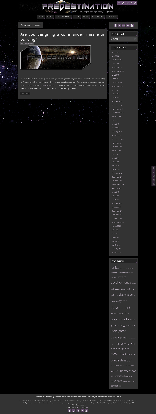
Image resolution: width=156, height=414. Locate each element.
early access (115, 289)
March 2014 (116, 169)
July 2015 (115, 120)
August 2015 (116, 116)
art (124, 268)
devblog (122, 276)
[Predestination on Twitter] (153, 172)
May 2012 (115, 237)
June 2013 (115, 192)
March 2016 (116, 97)
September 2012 (118, 222)
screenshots (116, 376)
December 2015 (117, 105)
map (112, 344)
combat (130, 273)
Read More (25, 93)
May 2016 (115, 94)
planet (122, 354)
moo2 (114, 354)
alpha (120, 268)
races (113, 371)
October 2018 (117, 60)
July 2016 (115, 90)
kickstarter (133, 338)
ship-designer (127, 376)
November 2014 (117, 143)
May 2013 (115, 196)
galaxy (123, 288)
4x (116, 267)
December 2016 (117, 82)
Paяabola (77, 407)
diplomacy (132, 283)
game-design (119, 294)
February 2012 (117, 249)
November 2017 (117, 67)
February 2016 (117, 101)
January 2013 (116, 207)
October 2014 (117, 147)
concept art (114, 277)
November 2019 (117, 52)
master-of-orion (124, 343)
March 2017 (116, 79)
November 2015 (117, 109)
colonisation (123, 272)
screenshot (129, 371)
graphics (116, 319)
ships (113, 381)
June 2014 (115, 158)
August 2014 (116, 150)
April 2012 (115, 241)
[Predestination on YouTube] (153, 184)
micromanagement (120, 348)
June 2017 (115, 75)
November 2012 (117, 215)
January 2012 (116, 252)
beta (127, 268)
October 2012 (117, 218)
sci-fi (118, 371)
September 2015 (118, 113)
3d (112, 268)
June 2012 (115, 233)
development (120, 282)
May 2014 (115, 162)
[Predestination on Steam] (153, 176)
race (132, 365)
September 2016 (118, 86)
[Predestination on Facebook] (153, 168)
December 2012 (117, 211)
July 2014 (115, 154)
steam (125, 381)
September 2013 (118, 184)
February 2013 (117, 203)
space (119, 381)
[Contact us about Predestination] (153, 180)
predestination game (120, 365)
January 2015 (116, 135)
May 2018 (115, 63)
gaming (124, 313)
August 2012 (116, 226)
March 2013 (116, 199)
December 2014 (117, 139)
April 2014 (115, 165)
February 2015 (117, 131)
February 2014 (117, 173)
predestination (121, 360)
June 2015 (115, 124)
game (130, 288)
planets (130, 354)
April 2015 (115, 128)
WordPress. (86, 407)
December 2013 (117, 177)
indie (125, 319)
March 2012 (116, 245)
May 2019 (115, 56)
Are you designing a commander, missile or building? (62, 37)
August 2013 (116, 188)
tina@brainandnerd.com (50, 85)
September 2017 (118, 71)
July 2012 (115, 230)
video (120, 386)
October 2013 (117, 181)
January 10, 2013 (27, 43)
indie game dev (126, 325)
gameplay (115, 313)
